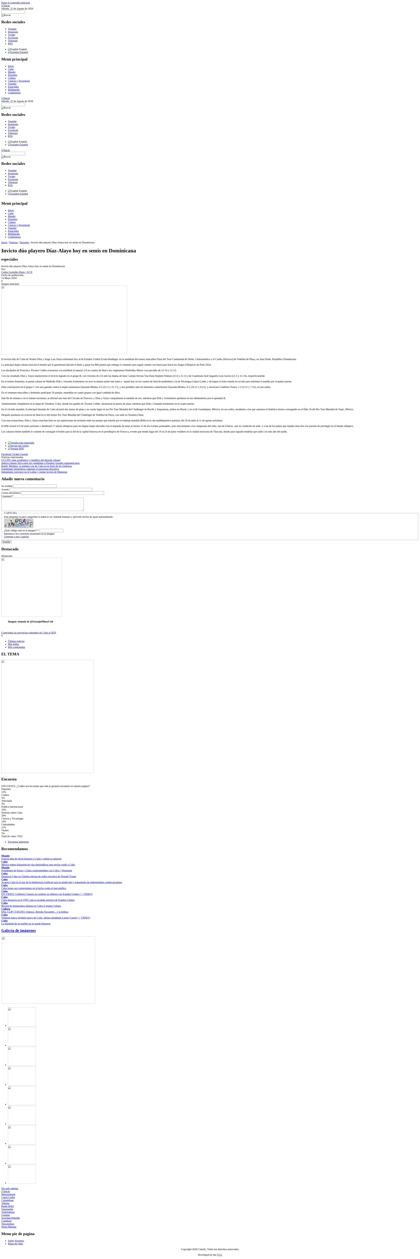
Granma (5, 1215)
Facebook (13, 37)
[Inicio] (5, 5)
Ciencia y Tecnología (19, 80)
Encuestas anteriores (18, 841)
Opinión (12, 83)
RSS (10, 43)
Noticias (13, 242)
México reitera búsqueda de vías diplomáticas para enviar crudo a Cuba (38, 864)
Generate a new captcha (16, 536)
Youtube (12, 29)
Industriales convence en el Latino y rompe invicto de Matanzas (34, 472)
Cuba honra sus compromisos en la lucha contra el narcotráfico (33, 888)
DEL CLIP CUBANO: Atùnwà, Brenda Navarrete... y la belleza (34, 911)
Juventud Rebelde (10, 1218)
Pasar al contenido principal (15, 2)
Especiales (13, 86)
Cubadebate (7, 1200)
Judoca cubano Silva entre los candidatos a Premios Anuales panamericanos (40, 463)
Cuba (10, 69)
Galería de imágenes (18, 930)
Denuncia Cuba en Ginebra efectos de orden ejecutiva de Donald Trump (38, 876)
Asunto (5, 489)
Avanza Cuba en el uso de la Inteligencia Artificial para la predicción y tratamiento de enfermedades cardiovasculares (61, 882)
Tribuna (5, 1203)
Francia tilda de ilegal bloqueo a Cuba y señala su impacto (31, 858)
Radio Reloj (7, 1206)
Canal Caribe (8, 1197)
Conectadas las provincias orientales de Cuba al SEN (28, 632)
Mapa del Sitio (15, 1243)
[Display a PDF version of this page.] (16, 448)
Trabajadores (8, 1212)
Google (24, 454)
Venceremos (7, 1223)
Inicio (11, 66)
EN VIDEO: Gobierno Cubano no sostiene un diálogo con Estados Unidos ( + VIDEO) (47, 894)
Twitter (11, 34)
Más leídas (13, 644)
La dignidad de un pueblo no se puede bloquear (26, 923)
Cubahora (6, 1221)
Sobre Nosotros (16, 1240)
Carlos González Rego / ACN (16, 272)
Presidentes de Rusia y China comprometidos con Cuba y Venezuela (36, 870)
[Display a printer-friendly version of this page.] (21, 442)
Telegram (13, 40)
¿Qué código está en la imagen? (21, 530)
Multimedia (14, 89)
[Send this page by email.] (18, 445)
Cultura (12, 78)
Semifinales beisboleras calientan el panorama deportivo (30, 469)
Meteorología (8, 1194)
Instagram (13, 31)
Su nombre (7, 486)
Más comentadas (16, 647)
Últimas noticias (16, 641)
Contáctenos (14, 92)
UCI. (219, 1254)
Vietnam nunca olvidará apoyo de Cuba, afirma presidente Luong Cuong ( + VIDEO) (45, 917)
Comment (7, 496)
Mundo (11, 72)
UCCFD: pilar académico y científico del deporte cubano (30, 460)
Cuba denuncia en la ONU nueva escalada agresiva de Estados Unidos (37, 900)
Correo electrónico (11, 493)
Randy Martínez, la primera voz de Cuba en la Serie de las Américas (36, 466)
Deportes (12, 75)
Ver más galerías (9, 1188)
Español (23, 52)
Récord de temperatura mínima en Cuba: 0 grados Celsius (31, 906)
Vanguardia (7, 1209)
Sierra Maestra (8, 1226)
